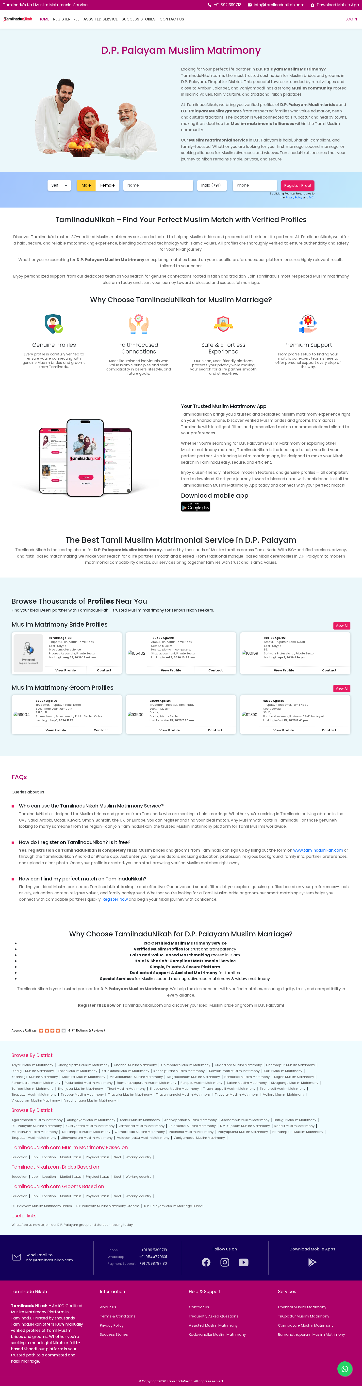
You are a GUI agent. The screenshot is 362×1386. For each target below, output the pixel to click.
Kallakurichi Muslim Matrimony (125, 1071)
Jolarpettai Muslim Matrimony (192, 1126)
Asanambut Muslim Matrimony (245, 1120)
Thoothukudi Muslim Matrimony (174, 1089)
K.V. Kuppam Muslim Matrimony (245, 1126)
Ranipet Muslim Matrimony (201, 1083)
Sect (117, 1157)
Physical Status (98, 1157)
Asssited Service (100, 19)
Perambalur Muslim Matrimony (36, 1083)
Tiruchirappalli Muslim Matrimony (229, 1089)
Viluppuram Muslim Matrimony (36, 1100)
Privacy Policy (112, 1325)
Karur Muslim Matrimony (283, 1071)
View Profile (65, 670)
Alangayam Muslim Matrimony (91, 1120)
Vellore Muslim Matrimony (283, 1094)
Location (49, 1157)
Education (19, 1157)
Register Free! (297, 185)
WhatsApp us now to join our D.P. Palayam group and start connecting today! (72, 1225)
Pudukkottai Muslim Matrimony (89, 1083)
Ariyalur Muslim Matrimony (32, 1065)
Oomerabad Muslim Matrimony (140, 1132)
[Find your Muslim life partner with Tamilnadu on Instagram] (225, 1265)
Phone (113, 1250)
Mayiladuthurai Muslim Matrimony (136, 1077)
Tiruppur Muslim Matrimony (82, 1094)
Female (107, 185)
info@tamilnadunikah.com (279, 5)
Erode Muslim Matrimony (77, 1071)
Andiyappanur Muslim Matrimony (190, 1120)
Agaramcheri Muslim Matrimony (37, 1120)
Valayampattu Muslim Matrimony (143, 1138)
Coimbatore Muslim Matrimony (185, 1065)
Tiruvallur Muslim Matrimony (130, 1094)
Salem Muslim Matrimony (247, 1083)
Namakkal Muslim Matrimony (247, 1077)
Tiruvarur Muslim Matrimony (237, 1094)
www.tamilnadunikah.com (318, 850)
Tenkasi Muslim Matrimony (32, 1089)
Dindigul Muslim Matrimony (33, 1071)
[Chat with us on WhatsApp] (344, 1368)
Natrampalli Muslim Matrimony (86, 1132)
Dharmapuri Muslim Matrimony (290, 1065)
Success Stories (139, 19)
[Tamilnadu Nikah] (18, 19)
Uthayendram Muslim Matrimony (87, 1138)
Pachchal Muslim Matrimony (191, 1132)
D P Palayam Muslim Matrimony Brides (42, 1206)
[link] (196, 506)
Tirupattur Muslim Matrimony (34, 1094)
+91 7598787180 (153, 1263)
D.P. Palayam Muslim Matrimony (37, 1126)
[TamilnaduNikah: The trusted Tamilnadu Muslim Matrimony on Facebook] (206, 1265)
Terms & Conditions (117, 1316)
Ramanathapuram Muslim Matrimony (146, 1083)
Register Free (66, 19)
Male (86, 185)
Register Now (115, 899)
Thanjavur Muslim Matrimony (80, 1089)
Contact (104, 670)
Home (43, 19)
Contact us (199, 1307)
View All (342, 625)
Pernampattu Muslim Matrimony (297, 1132)
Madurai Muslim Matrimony (83, 1077)
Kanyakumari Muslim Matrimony (234, 1071)
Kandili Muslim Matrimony (294, 1126)
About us (108, 1307)
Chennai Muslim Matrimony (135, 1065)
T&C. (311, 197)
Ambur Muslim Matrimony (140, 1120)
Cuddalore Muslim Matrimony (238, 1065)
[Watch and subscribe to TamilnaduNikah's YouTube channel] (243, 1265)
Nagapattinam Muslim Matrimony (193, 1077)
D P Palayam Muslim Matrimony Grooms (108, 1206)
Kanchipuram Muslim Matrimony (179, 1071)
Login (351, 19)
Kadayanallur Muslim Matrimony (217, 1334)
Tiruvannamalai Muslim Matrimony (183, 1094)
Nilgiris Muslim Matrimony (294, 1077)
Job (35, 1157)
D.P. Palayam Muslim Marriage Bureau (174, 1206)
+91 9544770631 (153, 1256)
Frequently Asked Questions (213, 1316)
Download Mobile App (338, 5)
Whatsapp (116, 1256)
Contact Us (172, 19)
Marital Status (71, 1157)
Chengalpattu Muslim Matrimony (83, 1065)
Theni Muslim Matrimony (126, 1089)
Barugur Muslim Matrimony (295, 1120)
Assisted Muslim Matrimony (213, 1325)
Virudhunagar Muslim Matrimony (90, 1100)
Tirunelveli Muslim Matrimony (282, 1089)
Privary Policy (293, 197)
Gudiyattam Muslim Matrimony (90, 1126)
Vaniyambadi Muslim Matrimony (199, 1138)
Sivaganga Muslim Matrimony (294, 1083)
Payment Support (121, 1263)
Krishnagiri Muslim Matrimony (35, 1077)
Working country (138, 1157)
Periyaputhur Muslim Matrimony (243, 1132)
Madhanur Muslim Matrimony (35, 1132)
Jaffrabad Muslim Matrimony (142, 1126)
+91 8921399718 (228, 5)
